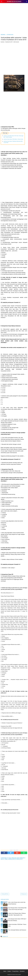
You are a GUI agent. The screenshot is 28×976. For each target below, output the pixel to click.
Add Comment (16, 41)
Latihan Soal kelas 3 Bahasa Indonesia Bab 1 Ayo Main (13, 142)
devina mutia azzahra (14, 1)
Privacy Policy (15, 971)
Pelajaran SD (5, 936)
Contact (9, 971)
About (4, 971)
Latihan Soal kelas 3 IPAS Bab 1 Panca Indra (13, 139)
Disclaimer (22, 971)
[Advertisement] (14, 19)
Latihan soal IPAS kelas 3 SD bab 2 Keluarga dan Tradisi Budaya (13, 136)
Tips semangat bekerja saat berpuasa (17, 930)
